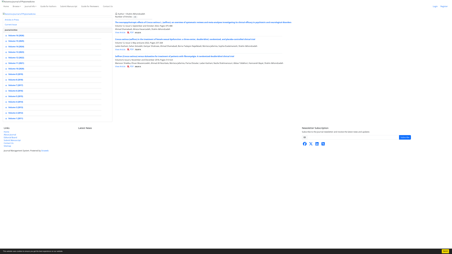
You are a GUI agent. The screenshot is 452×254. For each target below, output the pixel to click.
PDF (135, 32)
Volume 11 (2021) (16, 63)
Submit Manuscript (68, 6)
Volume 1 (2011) (15, 118)
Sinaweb (45, 150)
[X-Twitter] (311, 144)
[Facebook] (305, 144)
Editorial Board (10, 137)
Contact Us (108, 6)
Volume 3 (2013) (15, 107)
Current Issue (11, 24)
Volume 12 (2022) (16, 57)
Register (444, 6)
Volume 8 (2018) (15, 80)
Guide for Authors (48, 6)
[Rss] (323, 144)
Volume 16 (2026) (16, 35)
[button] (63, 251)
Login (435, 6)
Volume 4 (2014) (15, 102)
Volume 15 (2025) (16, 41)
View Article (120, 32)
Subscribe (405, 137)
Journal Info (30, 6)
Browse (16, 6)
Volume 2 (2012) (15, 113)
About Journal (10, 134)
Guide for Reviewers (90, 6)
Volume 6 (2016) (15, 91)
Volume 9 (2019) (15, 74)
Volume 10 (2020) (16, 68)
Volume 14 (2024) (16, 46)
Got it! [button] (445, 251)
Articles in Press (12, 19)
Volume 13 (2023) (16, 52)
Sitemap (7, 146)
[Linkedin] (317, 144)
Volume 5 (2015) (15, 96)
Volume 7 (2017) (15, 85)
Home (6, 6)
